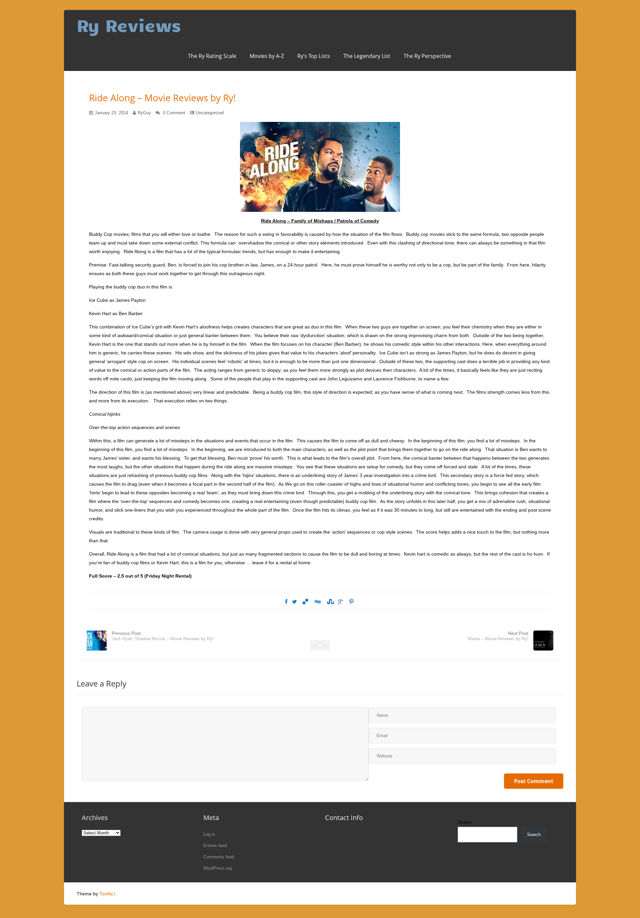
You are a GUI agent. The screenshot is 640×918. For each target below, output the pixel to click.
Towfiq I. (108, 893)
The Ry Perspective (427, 56)
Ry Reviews (129, 25)
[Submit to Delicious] (305, 602)
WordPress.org (217, 868)
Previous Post (163, 636)
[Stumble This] (329, 602)
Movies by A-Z (267, 56)
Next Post (498, 636)
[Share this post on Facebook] (286, 602)
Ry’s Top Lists (313, 56)
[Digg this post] (317, 602)
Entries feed (215, 845)
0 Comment (174, 112)
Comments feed (218, 856)
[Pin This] (351, 602)
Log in (209, 834)
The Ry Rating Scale (212, 56)
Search (464, 822)
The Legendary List (366, 56)
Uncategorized (210, 112)
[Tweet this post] (294, 602)
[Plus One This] (340, 602)
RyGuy (144, 112)
